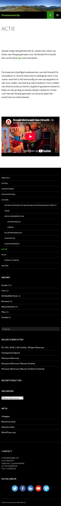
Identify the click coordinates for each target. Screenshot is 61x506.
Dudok (4, 285)
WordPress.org (8, 432)
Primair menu (57, 15)
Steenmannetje (10, 15)
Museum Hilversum (10, 358)
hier (19, 57)
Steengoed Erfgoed (10, 352)
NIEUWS (4, 266)
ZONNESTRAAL (7, 189)
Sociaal (4, 317)
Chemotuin (9, 238)
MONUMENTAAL (8, 194)
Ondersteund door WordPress (13, 502)
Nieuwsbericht (8, 306)
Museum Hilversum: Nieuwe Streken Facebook (22, 369)
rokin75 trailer (11, 260)
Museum (5, 301)
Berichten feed (8, 421)
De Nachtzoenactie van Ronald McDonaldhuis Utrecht (30, 205)
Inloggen (5, 416)
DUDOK (4, 183)
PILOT (3, 255)
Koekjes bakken (11, 244)
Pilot (3, 312)
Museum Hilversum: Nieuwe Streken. (18, 363)
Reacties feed (7, 427)
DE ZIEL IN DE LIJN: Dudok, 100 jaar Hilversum (22, 347)
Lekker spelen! (14, 222)
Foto (3, 290)
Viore (7, 211)
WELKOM (5, 178)
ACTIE (4, 249)
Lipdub (10, 227)
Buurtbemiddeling (13, 233)
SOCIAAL (5, 200)
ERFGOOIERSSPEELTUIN (14, 216)
